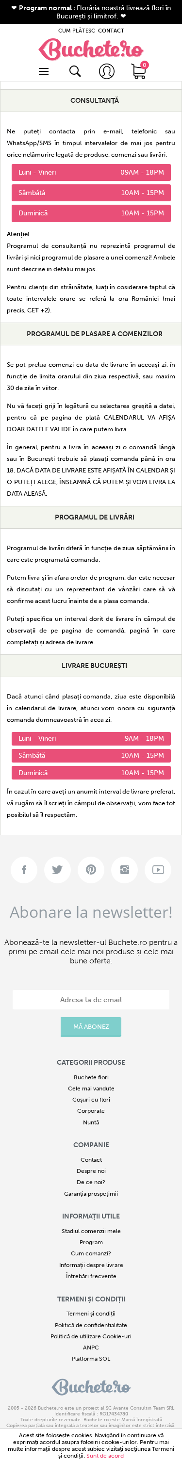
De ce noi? (91, 1182)
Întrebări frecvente (91, 1276)
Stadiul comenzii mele (91, 1231)
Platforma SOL (91, 1358)
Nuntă (91, 1122)
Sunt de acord (105, 1455)
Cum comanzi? (91, 1253)
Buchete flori (91, 1077)
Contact (91, 1159)
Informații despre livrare (91, 1265)
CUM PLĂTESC (76, 31)
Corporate (91, 1110)
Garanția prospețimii (91, 1193)
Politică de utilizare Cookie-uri (91, 1336)
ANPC (91, 1347)
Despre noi (91, 1171)
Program (91, 1242)
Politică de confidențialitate (91, 1325)
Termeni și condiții (91, 1313)
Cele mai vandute (91, 1088)
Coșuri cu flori (91, 1099)
